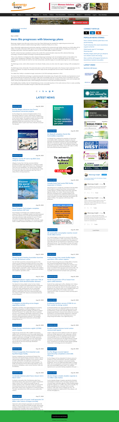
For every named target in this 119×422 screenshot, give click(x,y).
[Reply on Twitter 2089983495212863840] (85, 193)
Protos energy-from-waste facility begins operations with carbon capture (61, 258)
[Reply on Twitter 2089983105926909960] (85, 208)
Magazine (36, 15)
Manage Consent (56, 420)
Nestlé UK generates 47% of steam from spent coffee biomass (61, 280)
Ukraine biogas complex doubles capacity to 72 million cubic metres (62, 377)
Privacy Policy (64, 420)
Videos (51, 15)
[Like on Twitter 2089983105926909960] (91, 208)
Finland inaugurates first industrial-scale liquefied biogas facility (26, 353)
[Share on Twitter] (43, 91)
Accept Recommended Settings (59, 416)
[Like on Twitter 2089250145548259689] (92, 224)
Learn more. (72, 411)
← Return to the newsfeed (19, 28)
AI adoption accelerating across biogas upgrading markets (25, 304)
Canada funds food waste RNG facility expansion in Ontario (60, 184)
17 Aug (101, 213)
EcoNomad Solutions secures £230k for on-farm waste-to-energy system (61, 304)
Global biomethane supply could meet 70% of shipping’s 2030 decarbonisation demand (27, 280)
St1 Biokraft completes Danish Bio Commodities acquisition (58, 135)
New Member (103, 15)
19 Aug (101, 184)
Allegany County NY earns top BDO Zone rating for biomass (26, 159)
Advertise (88, 15)
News (19, 15)
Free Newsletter (61, 15)
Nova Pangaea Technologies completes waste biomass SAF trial (25, 209)
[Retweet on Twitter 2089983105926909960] (88, 208)
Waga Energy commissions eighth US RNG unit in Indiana (26, 329)
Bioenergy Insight (93, 184)
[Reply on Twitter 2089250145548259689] (85, 224)
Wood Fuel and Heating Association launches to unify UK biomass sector (27, 258)
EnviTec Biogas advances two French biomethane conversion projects (25, 110)
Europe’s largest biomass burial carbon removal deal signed (60, 329)
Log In (94, 15)
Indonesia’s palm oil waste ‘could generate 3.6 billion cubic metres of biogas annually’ (27, 400)
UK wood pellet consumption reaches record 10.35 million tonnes (62, 234)
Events (45, 15)
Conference (71, 15)
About (79, 15)
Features (28, 15)
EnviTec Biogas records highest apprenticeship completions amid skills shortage (60, 353)
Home (14, 15)
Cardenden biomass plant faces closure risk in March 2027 (27, 377)
